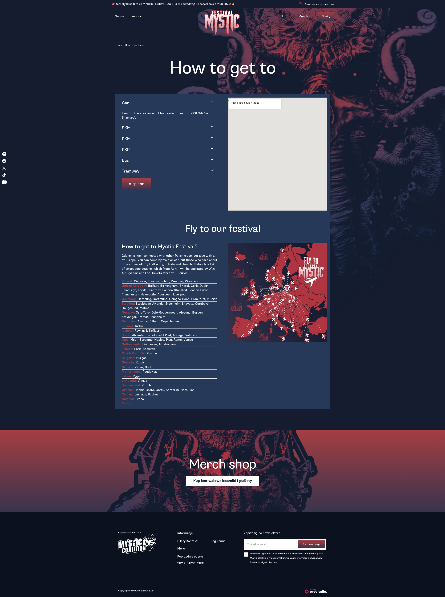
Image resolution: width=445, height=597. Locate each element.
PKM (126, 138)
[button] (167, 103)
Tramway (130, 171)
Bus (125, 160)
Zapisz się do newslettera (319, 4)
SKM (126, 127)
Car (125, 103)
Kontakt (137, 16)
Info (285, 16)
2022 (191, 563)
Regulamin (218, 541)
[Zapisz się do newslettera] (300, 4)
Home (119, 45)
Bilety (326, 16)
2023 (181, 563)
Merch (303, 16)
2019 (200, 563)
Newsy (119, 16)
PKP (126, 149)
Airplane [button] (136, 183)
